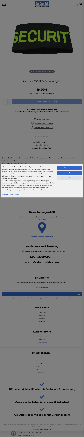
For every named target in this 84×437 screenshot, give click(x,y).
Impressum (29, 188)
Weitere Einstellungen (10, 194)
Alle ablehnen (69, 173)
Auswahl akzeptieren (69, 178)
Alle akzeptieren (69, 168)
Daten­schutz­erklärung (39, 190)
